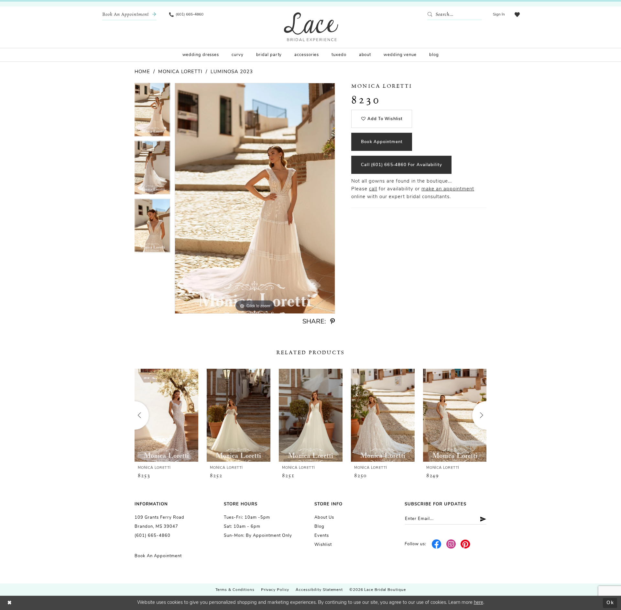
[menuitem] (129, 14)
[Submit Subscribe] (480, 519)
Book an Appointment (158, 556)
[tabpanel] (152, 112)
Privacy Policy (275, 590)
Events (321, 536)
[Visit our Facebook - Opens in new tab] (436, 544)
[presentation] (166, 415)
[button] (499, 14)
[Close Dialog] (10, 603)
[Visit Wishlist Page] (517, 14)
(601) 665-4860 (152, 536)
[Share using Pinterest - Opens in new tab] (332, 322)
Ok (610, 602)
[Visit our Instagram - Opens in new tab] (451, 544)
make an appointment (447, 189)
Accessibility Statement (319, 590)
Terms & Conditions (235, 590)
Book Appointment (382, 142)
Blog (319, 527)
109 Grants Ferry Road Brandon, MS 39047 (159, 522)
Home (142, 72)
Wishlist (323, 545)
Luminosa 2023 (232, 72)
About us (324, 517)
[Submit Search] (431, 14)
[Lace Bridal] (311, 26)
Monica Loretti (180, 72)
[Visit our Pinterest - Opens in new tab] (465, 544)
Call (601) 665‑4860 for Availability (401, 165)
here (478, 602)
